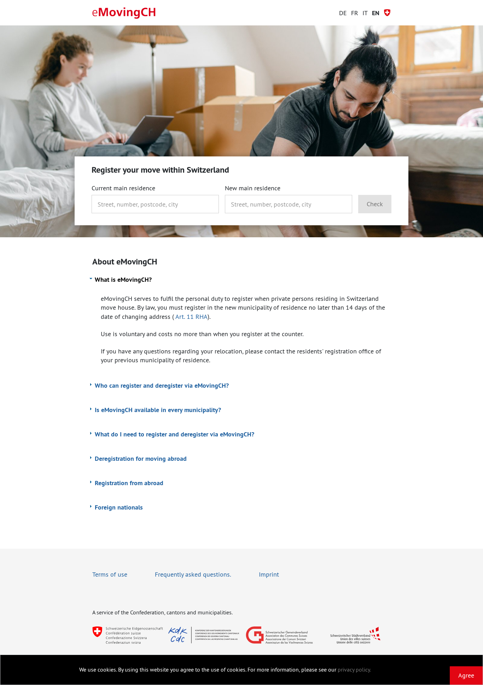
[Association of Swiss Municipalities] (279, 635)
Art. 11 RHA (191, 316)
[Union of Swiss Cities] (355, 635)
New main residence (252, 188)
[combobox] (155, 204)
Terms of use (109, 574)
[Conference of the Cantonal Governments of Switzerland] (203, 635)
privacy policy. (354, 669)
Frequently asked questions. (193, 574)
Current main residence (123, 188)
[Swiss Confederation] (127, 635)
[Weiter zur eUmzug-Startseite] (124, 13)
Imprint (269, 574)
